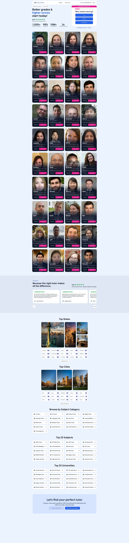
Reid (84, 46)
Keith (51, 215)
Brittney (69, 167)
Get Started (43, 52)
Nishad (84, 264)
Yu (34, 240)
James (84, 94)
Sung (51, 167)
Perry (35, 264)
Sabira (84, 143)
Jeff (51, 240)
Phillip (68, 240)
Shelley (35, 167)
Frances (69, 264)
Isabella (36, 143)
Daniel (52, 119)
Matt (84, 191)
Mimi (51, 46)
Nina (67, 46)
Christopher (37, 70)
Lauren (35, 191)
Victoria (85, 240)
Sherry (68, 191)
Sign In (94, 2)
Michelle (69, 70)
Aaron (35, 46)
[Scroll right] (94, 306)
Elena (68, 143)
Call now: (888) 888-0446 (86, 2)
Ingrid (68, 94)
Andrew (69, 119)
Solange (52, 70)
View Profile (36, 52)
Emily (84, 167)
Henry (84, 119)
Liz (83, 70)
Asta (51, 143)
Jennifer (53, 264)
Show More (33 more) (64, 361)
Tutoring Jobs (67, 2)
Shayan (52, 191)
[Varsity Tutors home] (39, 3)
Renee (68, 215)
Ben (83, 215)
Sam (34, 215)
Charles (36, 94)
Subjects (60, 2)
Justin (52, 94)
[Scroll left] (34, 306)
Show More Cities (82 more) (64, 403)
